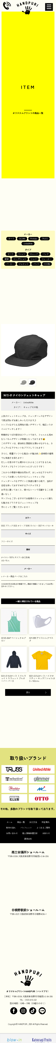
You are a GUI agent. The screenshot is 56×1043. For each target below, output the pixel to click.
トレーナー (46, 259)
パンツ (36, 263)
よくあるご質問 (43, 827)
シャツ (34, 259)
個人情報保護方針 (29, 833)
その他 (47, 263)
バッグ (45, 254)
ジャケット (23, 263)
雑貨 (7, 259)
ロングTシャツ (20, 259)
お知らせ (46, 833)
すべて (11, 238)
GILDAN (22, 238)
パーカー (10, 263)
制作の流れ (11, 827)
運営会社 (28, 838)
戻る (28, 692)
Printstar (33, 238)
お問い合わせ (12, 833)
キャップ (34, 254)
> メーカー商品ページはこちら (14, 576)
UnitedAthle (27, 243)
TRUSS (45, 238)
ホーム (9, 822)
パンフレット (26, 827)
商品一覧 (21, 822)
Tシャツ (21, 254)
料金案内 (45, 822)
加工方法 (33, 822)
